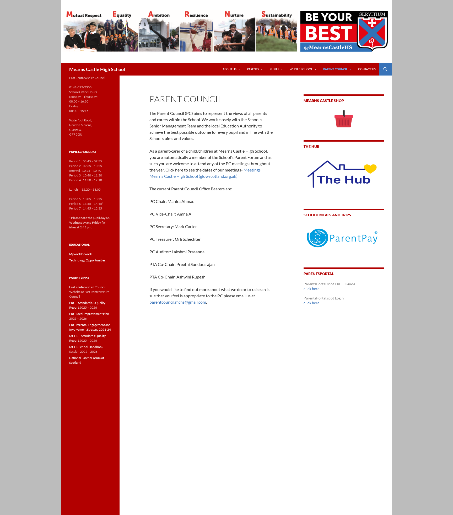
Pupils (274, 69)
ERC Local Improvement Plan (89, 314)
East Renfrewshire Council (87, 287)
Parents (253, 69)
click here (311, 288)
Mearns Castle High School (97, 69)
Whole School (301, 69)
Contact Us (367, 69)
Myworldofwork (80, 254)
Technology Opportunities (87, 260)
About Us (229, 69)
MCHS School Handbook (86, 347)
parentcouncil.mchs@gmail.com (177, 301)
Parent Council (335, 69)
